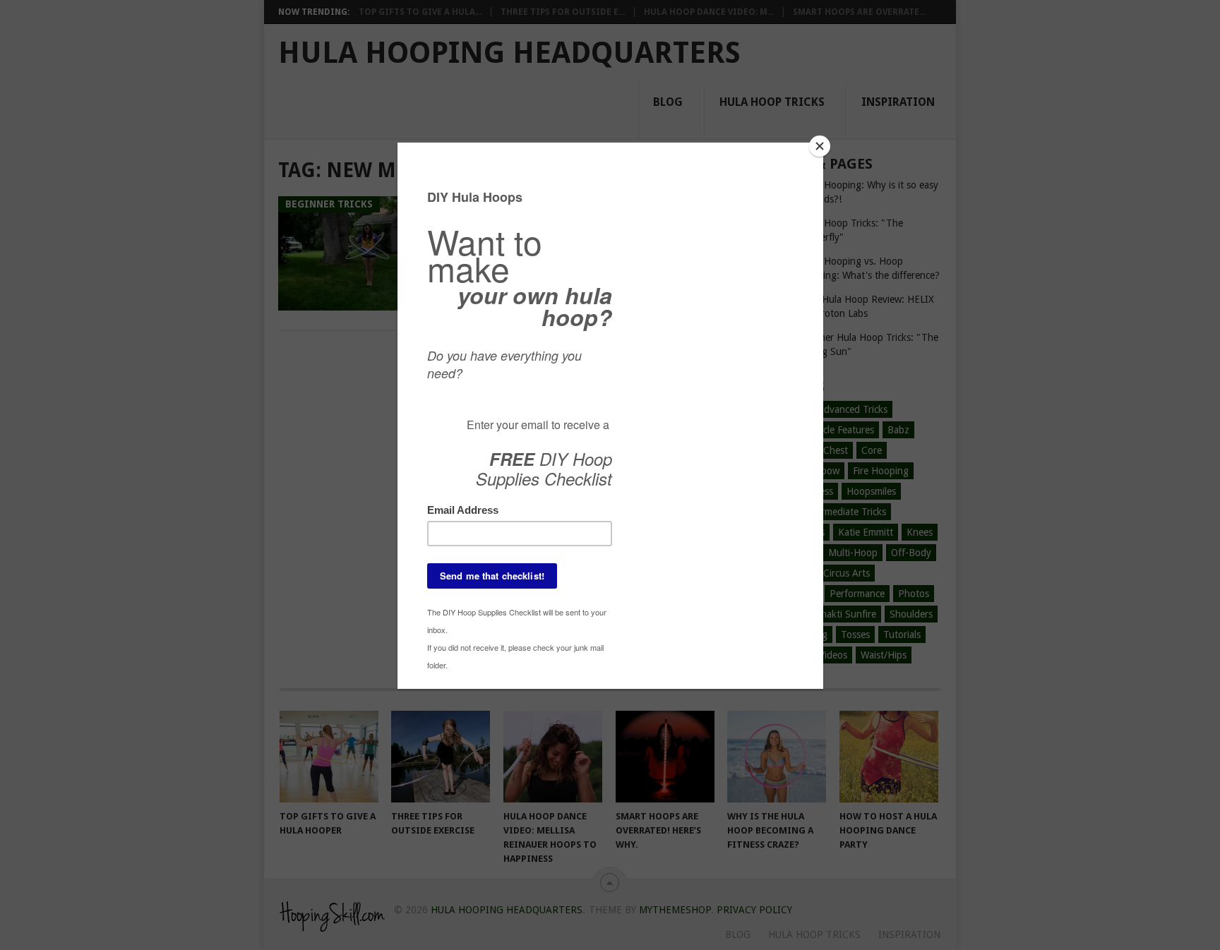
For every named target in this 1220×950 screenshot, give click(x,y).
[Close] (819, 146)
